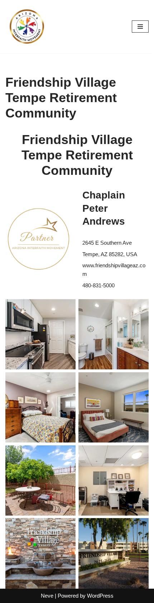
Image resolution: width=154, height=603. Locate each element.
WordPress (100, 596)
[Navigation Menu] (140, 26)
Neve (47, 596)
